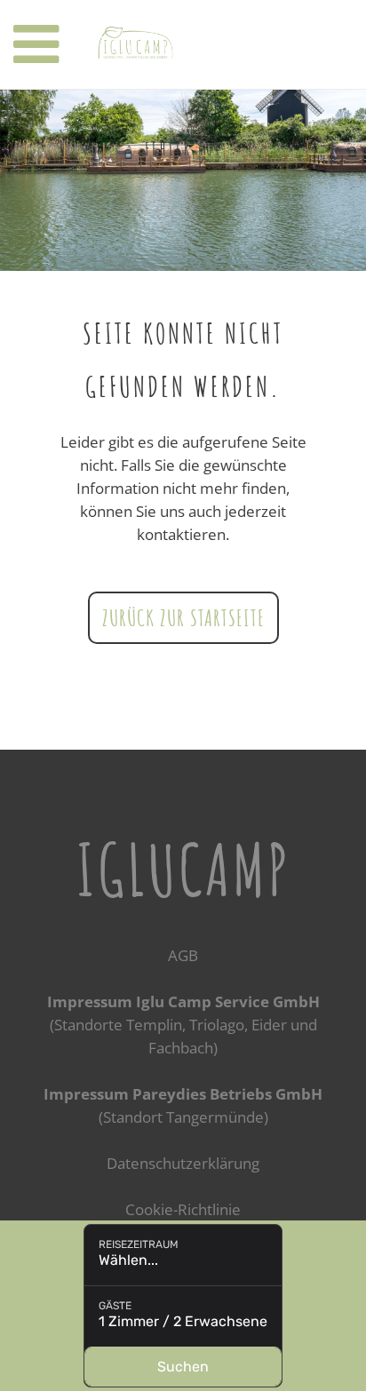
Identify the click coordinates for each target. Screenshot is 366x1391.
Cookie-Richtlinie (183, 1209)
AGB (183, 955)
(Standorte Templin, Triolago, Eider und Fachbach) (183, 1024)
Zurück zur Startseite (183, 617)
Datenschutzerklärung (183, 1163)
